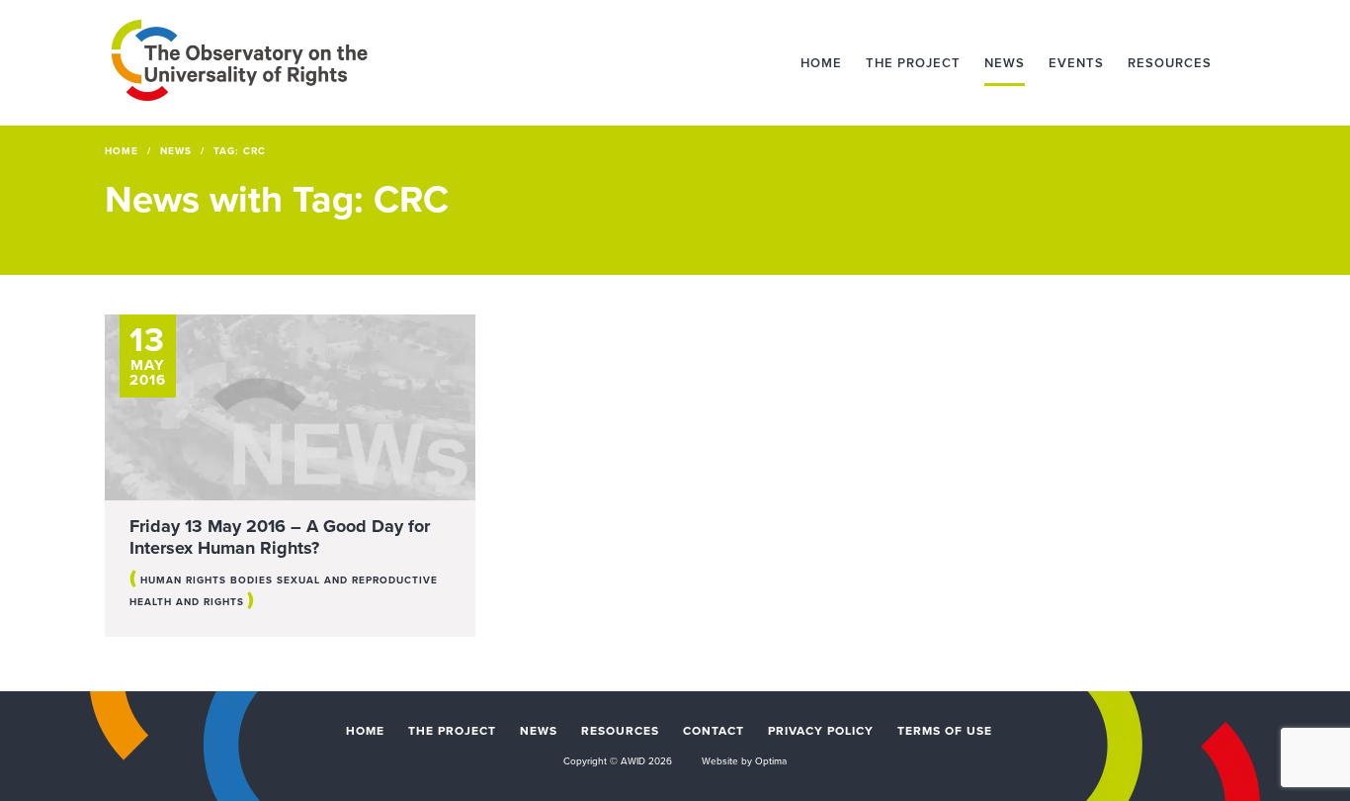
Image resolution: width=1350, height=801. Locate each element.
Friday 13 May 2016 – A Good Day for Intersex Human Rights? (279, 537)
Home (821, 63)
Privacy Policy (821, 731)
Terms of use (944, 731)
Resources (1170, 63)
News (1004, 63)
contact (713, 731)
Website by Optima (744, 761)
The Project (913, 63)
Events (1076, 63)
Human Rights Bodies (206, 580)
